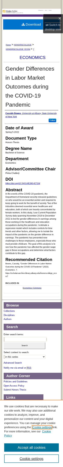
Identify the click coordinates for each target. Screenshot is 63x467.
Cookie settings (42, 427)
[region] (31, 433)
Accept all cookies (32, 447)
